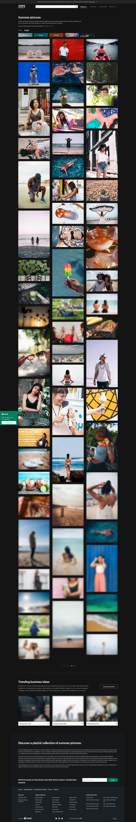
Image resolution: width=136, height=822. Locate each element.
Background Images (56, 804)
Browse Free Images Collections (22, 800)
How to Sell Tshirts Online (92, 808)
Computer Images (73, 802)
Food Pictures (72, 800)
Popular (26, 30)
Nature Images (55, 800)
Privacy (50, 789)
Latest (20, 30)
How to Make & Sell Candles (109, 806)
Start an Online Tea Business (92, 800)
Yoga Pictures (55, 809)
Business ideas (103, 6)
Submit (113, 780)
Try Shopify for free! (48, 26)
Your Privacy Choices (74, 818)
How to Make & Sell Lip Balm (92, 804)
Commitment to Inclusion (40, 789)
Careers (20, 789)
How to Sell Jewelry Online (92, 806)
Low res (44, 58)
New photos (93, 6)
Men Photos (55, 807)
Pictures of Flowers (39, 809)
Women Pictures (39, 807)
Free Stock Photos (22, 797)
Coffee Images (38, 800)
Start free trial (8, 423)
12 (75, 665)
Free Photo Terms (28, 789)
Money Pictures (55, 802)
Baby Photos (38, 811)
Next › (72, 665)
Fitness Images (72, 809)
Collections (83, 6)
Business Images (39, 797)
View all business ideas (109, 686)
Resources (112, 6)
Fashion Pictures (56, 797)
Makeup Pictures (73, 797)
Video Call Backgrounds (57, 811)
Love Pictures (72, 807)
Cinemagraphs (72, 804)
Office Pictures (38, 802)
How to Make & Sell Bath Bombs (110, 797)
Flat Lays (37, 804)
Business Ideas (89, 797)
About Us (56, 789)
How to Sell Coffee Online (109, 804)
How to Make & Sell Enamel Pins (109, 800)
